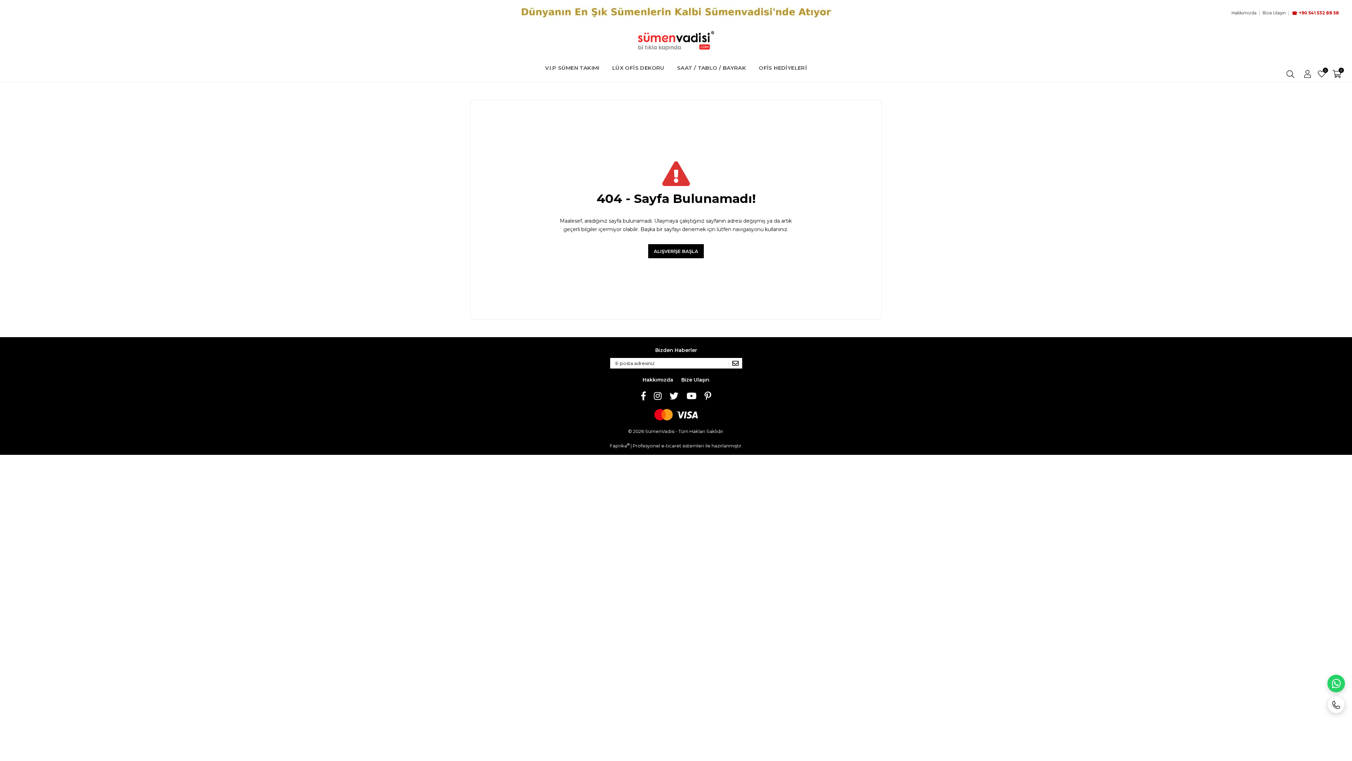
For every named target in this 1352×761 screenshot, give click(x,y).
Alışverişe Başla (676, 251)
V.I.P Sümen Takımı (572, 67)
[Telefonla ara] (1336, 704)
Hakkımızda (658, 380)
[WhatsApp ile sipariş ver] (1336, 683)
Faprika (620, 445)
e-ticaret (671, 445)
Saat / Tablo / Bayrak (711, 67)
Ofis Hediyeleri (783, 67)
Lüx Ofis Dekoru (638, 67)
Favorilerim (1325, 71)
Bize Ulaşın (695, 380)
